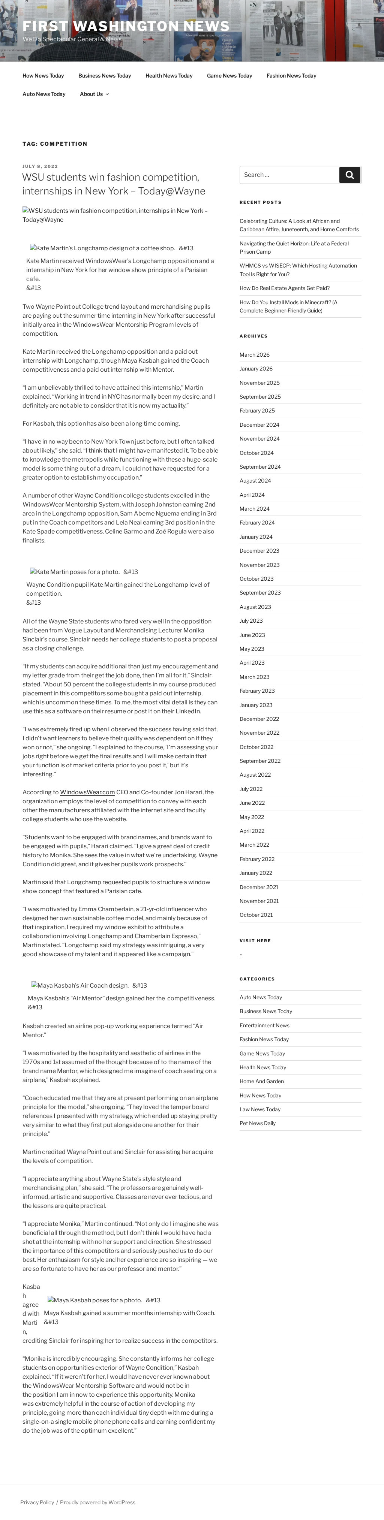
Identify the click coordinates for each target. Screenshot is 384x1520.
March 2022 (254, 844)
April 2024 (252, 495)
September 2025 (260, 396)
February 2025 (257, 410)
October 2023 (257, 578)
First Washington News (126, 26)
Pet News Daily (258, 1123)
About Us (91, 94)
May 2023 (252, 649)
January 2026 (256, 368)
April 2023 (252, 662)
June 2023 (252, 635)
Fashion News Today (291, 75)
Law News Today (260, 1109)
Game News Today (229, 75)
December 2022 (259, 719)
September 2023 (260, 592)
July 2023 (251, 620)
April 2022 (252, 831)
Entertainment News (265, 1025)
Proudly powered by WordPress (97, 1502)
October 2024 (257, 453)
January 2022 (256, 873)
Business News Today (104, 75)
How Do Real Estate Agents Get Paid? (285, 288)
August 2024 (255, 480)
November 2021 (259, 901)
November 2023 (260, 565)
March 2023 (255, 677)
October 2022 (256, 747)
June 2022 (252, 803)
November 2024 (260, 438)
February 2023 (257, 691)
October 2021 (256, 915)
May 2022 (252, 817)
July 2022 (251, 789)
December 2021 (259, 887)
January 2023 (256, 705)
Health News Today (169, 75)
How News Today (43, 75)
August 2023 (255, 607)
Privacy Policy (37, 1502)
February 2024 (257, 522)
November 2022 (259, 732)
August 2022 (255, 774)
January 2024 (256, 537)
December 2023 (259, 550)
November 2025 (260, 383)
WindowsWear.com (87, 792)
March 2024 (255, 508)
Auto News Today (44, 94)
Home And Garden (262, 1081)
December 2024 (259, 424)
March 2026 (255, 354)
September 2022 (260, 761)
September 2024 (260, 466)
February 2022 (257, 859)
